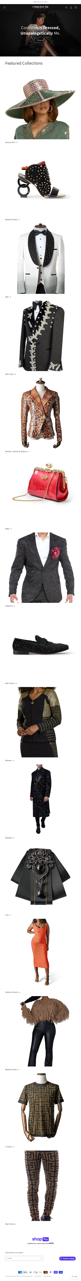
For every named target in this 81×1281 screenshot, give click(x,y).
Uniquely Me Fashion (15, 1276)
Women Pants (11, 1069)
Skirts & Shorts (11, 992)
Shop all (40, 40)
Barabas (8, 838)
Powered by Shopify (26, 1276)
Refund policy (47, 1276)
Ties (7, 915)
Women (8, 760)
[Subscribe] (40, 1258)
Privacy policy (38, 1276)
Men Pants (9, 1224)
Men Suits (9, 374)
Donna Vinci (10, 142)
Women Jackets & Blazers (16, 451)
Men (7, 297)
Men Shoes (9, 683)
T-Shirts (8, 1147)
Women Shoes (11, 219)
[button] (4, 7)
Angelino (9, 606)
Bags (7, 528)
